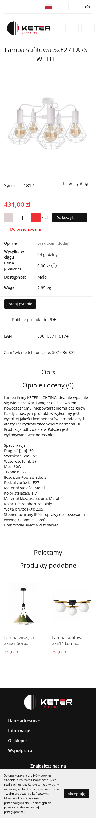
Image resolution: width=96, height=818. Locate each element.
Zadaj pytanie (20, 303)
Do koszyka (66, 217)
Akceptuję (76, 793)
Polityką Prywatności (34, 780)
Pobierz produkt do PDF (34, 319)
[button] (85, 6)
